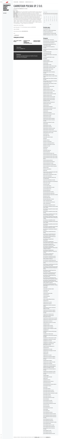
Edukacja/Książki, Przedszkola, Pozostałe (49, 67)
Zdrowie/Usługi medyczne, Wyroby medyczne (49, 384)
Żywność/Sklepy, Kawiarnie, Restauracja (49, 426)
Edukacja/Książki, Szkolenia (47, 70)
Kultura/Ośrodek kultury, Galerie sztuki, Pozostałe (50, 156)
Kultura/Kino (45, 138)
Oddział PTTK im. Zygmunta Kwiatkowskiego (49, 30)
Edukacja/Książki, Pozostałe (47, 64)
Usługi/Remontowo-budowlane (47, 363)
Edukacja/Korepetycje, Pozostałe (48, 61)
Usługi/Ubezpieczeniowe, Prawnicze (48, 381)
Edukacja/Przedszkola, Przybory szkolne (49, 90)
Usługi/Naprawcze (46, 329)
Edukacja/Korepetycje (46, 60)
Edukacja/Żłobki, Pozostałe (47, 125)
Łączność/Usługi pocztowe (47, 188)
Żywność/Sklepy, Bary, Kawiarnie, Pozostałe (49, 413)
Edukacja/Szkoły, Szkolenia (47, 116)
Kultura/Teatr (45, 170)
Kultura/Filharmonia (46, 134)
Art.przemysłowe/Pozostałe (47, 51)
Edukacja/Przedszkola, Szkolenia (48, 92)
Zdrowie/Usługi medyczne (47, 382)
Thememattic (48, 437)
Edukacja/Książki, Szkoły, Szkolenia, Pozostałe (49, 83)
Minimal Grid (37, 437)
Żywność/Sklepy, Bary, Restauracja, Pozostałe (49, 422)
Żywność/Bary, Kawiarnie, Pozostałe (48, 390)
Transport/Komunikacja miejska (47, 293)
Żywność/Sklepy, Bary (46, 410)
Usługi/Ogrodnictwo (46, 347)
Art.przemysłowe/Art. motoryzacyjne (48, 39)
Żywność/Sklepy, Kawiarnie (47, 423)
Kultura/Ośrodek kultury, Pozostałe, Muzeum (49, 164)
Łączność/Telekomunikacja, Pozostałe (48, 187)
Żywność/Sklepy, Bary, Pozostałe (48, 419)
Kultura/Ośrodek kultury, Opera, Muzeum (49, 161)
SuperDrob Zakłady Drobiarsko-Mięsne (36, 41)
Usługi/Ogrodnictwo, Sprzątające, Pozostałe (49, 350)
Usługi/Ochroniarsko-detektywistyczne (48, 346)
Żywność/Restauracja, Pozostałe (48, 407)
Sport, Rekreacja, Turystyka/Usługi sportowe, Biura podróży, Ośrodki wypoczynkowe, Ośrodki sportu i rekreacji (50, 267)
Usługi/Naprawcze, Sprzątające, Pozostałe (49, 342)
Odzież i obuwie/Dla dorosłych (47, 200)
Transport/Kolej (45, 291)
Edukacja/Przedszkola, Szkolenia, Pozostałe (49, 93)
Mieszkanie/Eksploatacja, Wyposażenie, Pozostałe (50, 194)
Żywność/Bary (45, 387)
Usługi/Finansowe (45, 300)
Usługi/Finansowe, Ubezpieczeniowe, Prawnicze (50, 319)
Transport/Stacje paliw (46, 296)
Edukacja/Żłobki (45, 123)
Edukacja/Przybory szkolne (47, 103)
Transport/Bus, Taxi (46, 290)
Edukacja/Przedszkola (46, 87)
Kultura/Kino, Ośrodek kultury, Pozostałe (49, 144)
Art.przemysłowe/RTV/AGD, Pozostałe (48, 57)
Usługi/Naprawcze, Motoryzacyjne (48, 333)
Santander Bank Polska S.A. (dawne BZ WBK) (49, 33)
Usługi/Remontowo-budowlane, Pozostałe (49, 371)
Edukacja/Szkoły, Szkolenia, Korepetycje (49, 118)
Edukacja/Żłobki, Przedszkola (47, 126)
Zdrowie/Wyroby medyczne (47, 385)
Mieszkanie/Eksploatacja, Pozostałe (48, 191)
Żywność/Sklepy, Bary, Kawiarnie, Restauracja (49, 415)
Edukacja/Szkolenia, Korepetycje (47, 106)
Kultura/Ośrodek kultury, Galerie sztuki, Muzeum (50, 154)
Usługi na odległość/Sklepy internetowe (49, 299)
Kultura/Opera (45, 148)
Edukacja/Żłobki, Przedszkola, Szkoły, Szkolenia (50, 131)
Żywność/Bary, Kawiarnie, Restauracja (48, 391)
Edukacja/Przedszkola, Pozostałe (48, 89)
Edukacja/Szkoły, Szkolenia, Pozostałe (48, 122)
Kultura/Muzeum (45, 147)
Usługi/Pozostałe (45, 352)
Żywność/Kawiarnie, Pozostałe (47, 400)
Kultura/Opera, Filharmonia (47, 150)
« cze (50, 24)
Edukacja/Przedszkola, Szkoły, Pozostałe (49, 96)
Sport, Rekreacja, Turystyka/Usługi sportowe (49, 260)
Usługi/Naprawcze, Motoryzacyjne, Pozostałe (49, 337)
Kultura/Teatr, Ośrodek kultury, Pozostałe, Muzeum (50, 181)
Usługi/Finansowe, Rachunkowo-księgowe (49, 310)
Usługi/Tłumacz (45, 378)
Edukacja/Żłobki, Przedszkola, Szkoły (48, 129)
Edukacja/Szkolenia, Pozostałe (47, 109)
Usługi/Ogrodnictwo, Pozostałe (47, 349)
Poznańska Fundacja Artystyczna (48, 31)
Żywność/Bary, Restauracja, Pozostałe (48, 397)
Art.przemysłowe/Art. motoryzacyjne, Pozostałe (50, 41)
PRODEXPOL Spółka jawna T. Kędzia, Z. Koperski (50, 34)
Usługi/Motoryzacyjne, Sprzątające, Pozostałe (49, 328)
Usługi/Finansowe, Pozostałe (47, 302)
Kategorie (4, 13)
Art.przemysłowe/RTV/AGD (47, 53)
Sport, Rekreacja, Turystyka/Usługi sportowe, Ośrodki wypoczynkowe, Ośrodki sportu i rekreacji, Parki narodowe (50, 284)
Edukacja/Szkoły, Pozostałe (47, 115)
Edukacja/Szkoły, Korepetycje (47, 112)
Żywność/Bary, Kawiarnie (46, 388)
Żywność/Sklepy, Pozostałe (47, 430)
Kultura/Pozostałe (46, 167)
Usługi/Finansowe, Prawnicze (47, 303)
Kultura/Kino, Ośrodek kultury (47, 141)
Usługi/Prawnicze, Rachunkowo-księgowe (49, 356)
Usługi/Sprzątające (46, 375)
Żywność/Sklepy (16, 35)
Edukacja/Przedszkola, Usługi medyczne (49, 102)
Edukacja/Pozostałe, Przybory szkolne (48, 86)
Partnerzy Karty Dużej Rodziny (7, 7)
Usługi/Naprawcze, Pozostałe (47, 340)
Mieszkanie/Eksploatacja (46, 190)
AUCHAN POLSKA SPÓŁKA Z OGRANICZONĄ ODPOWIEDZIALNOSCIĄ (27, 42)
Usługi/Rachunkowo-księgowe (47, 360)
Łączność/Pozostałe (46, 184)
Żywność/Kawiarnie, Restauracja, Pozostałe (49, 403)
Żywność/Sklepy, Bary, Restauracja (48, 420)
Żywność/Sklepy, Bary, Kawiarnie (47, 412)
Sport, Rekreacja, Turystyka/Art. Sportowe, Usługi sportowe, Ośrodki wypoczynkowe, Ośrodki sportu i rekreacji (50, 217)
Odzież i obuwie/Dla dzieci (47, 203)
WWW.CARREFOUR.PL (25, 31)
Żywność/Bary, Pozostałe (47, 394)
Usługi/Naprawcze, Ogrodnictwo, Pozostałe (49, 339)
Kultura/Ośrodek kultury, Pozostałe (48, 163)
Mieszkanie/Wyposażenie (46, 197)
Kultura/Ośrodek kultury (46, 151)
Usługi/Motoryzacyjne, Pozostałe (48, 325)
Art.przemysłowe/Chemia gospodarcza (49, 42)
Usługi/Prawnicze (45, 353)
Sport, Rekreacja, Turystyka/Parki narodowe (49, 256)
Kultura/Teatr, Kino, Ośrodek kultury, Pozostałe (49, 174)
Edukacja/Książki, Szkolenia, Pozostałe (48, 74)
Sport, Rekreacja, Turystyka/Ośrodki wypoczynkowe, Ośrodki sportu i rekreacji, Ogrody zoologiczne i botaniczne (50, 247)
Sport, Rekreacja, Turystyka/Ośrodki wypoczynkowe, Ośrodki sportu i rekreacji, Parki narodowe (50, 251)
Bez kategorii (45, 58)
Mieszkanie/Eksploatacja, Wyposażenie (48, 193)
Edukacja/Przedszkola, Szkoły (47, 95)
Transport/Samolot (46, 294)
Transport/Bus (45, 287)
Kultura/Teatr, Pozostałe (46, 182)
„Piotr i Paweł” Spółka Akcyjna (17, 41)
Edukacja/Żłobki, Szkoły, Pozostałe (48, 132)
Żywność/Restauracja (46, 406)
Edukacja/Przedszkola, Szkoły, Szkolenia (49, 98)
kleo (26, 8)
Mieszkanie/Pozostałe (46, 196)
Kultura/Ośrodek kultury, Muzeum (48, 160)
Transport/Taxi (45, 297)
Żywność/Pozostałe (46, 404)
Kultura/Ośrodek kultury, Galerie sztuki (48, 153)
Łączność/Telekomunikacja (47, 185)
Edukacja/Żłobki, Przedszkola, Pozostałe (49, 128)
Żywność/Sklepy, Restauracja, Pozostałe (49, 433)
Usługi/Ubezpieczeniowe (46, 379)
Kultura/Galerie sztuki (46, 135)
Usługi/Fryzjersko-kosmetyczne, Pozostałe (49, 322)
